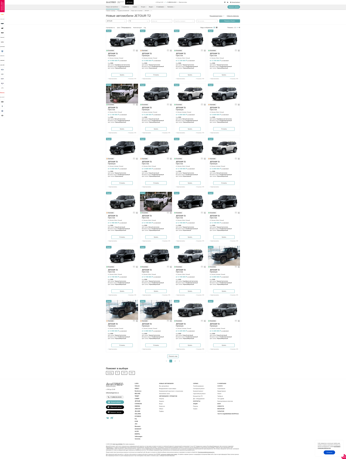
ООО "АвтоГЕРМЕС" (118, 444)
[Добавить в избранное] (134, 51)
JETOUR (137, 401)
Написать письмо (115, 412)
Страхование (221, 388)
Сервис (195, 408)
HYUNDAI (138, 416)
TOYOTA (137, 439)
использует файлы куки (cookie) (169, 454)
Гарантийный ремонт (199, 393)
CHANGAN (138, 403)
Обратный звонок (116, 407)
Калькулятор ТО (198, 396)
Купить (122, 75)
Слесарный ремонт (199, 388)
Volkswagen (138, 436)
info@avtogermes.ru (112, 393)
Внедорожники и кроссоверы (167, 388)
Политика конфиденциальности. (206, 452)
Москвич (138, 426)
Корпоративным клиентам (225, 401)
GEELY (137, 388)
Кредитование (221, 391)
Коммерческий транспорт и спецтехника (171, 391)
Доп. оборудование (199, 398)
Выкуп (161, 403)
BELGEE (137, 393)
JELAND (137, 411)
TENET (137, 396)
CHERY (137, 398)
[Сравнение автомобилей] (228, 2)
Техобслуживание (198, 386)
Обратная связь (183, 2)
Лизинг (219, 393)
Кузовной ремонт (198, 391)
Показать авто (229, 21)
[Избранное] (225, 2)
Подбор (161, 411)
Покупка (161, 398)
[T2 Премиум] (122, 39)
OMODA (137, 406)
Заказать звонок (234, 7)
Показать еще (173, 356)
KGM (136, 421)
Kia (136, 419)
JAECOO (137, 408)
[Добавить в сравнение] (137, 51)
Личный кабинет (116, 402)
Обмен (161, 408)
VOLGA (137, 386)
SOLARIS (138, 413)
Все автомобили (164, 386)
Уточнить (156, 75)
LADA (136, 383)
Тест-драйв (220, 398)
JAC (136, 424)
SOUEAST (138, 429)
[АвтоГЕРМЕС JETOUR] (129, 2)
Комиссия (162, 406)
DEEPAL (137, 434)
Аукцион (161, 401)
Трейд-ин (220, 396)
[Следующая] (179, 361)
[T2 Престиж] (190, 39)
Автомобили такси (164, 393)
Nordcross (138, 391)
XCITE (137, 431)
